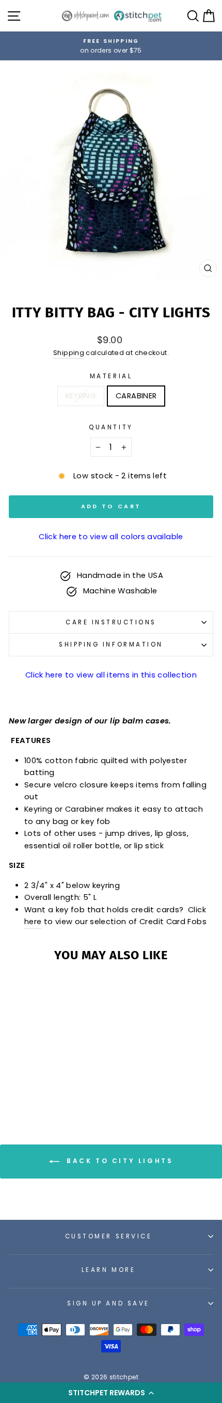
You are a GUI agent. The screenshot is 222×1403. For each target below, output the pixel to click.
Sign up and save (108, 1303)
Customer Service (108, 1236)
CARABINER (136, 396)
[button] (111, 1392)
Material (111, 376)
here (32, 921)
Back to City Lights (118, 1161)
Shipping (68, 352)
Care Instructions (111, 622)
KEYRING (81, 396)
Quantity (111, 427)
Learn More (108, 1270)
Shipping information (111, 644)
